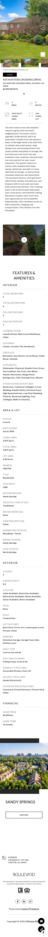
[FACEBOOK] (17, 901)
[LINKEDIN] (24, 901)
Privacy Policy (34, 921)
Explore (24, 815)
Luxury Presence (30, 909)
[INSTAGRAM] (30, 901)
